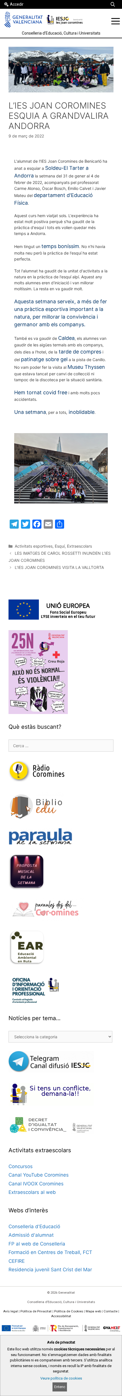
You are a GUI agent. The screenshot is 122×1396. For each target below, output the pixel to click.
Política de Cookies (68, 1311)
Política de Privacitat (36, 1311)
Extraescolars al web (32, 1192)
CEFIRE (17, 1261)
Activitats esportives (33, 546)
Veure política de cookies (61, 1378)
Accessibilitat (61, 1316)
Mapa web (93, 1311)
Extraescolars (79, 546)
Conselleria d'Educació (34, 1226)
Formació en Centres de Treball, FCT (50, 1252)
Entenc (59, 1387)
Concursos (21, 1166)
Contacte (110, 1311)
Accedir (17, 4)
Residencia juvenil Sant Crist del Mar (50, 1269)
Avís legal (10, 1311)
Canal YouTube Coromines (39, 1175)
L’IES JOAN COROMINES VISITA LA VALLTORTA (59, 567)
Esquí (60, 546)
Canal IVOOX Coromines (36, 1184)
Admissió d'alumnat (31, 1235)
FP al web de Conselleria (37, 1244)
